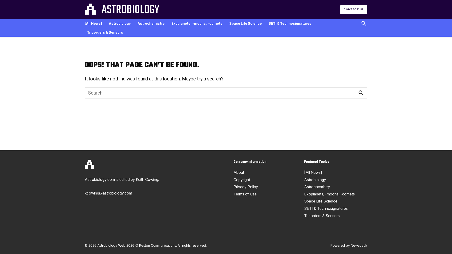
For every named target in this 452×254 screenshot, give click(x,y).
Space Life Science (245, 23)
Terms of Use (245, 194)
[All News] (93, 23)
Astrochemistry (151, 23)
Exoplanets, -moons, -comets (196, 23)
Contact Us (353, 9)
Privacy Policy (246, 186)
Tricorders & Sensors (105, 32)
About (239, 172)
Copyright (242, 179)
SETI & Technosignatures (290, 23)
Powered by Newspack (349, 245)
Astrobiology (130, 10)
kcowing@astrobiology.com (108, 193)
